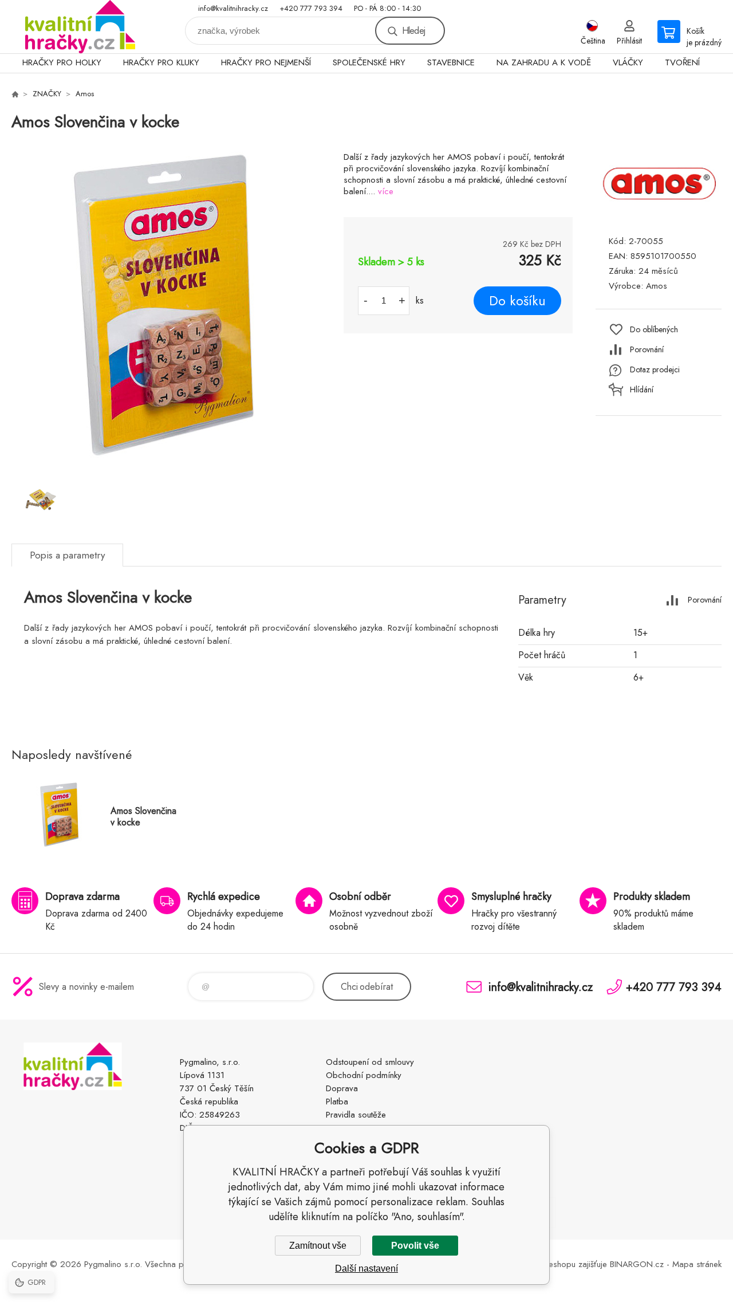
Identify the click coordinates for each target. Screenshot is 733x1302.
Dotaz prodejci (655, 369)
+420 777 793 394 (310, 8)
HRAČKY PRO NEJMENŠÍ (266, 62)
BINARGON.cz (637, 1264)
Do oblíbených (654, 329)
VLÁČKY (628, 62)
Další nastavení (366, 1268)
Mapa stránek (697, 1264)
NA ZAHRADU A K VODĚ (543, 62)
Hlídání (641, 389)
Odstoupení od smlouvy (370, 1062)
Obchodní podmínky (363, 1075)
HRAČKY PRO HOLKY (61, 62)
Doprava (342, 1088)
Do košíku (517, 300)
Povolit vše (415, 1245)
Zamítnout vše (317, 1245)
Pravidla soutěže (356, 1114)
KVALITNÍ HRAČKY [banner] (80, 26)
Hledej (413, 30)
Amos (85, 93)
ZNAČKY (47, 93)
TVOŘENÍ (682, 62)
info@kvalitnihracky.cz (233, 8)
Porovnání (647, 349)
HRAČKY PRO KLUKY (161, 62)
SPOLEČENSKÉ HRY (369, 62)
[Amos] (659, 214)
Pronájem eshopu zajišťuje (559, 1264)
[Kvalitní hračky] (14, 94)
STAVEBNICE (451, 62)
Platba (337, 1101)
